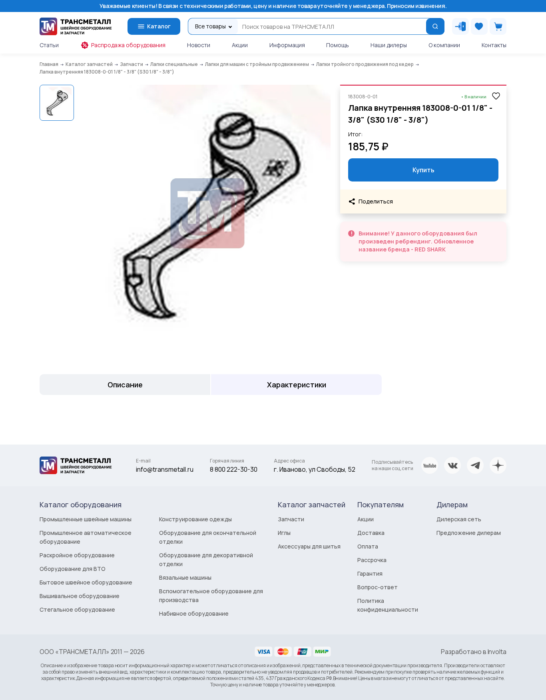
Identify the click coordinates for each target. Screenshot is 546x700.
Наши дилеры (389, 45)
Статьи (49, 45)
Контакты (494, 45)
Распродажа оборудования (128, 45)
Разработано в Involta (473, 651)
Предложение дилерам (468, 532)
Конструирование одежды (195, 519)
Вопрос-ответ (377, 587)
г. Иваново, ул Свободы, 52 (314, 469)
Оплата (367, 546)
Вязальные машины (185, 577)
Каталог (159, 26)
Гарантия (370, 573)
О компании (444, 45)
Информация (287, 45)
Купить (423, 170)
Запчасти (291, 519)
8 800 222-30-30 (233, 469)
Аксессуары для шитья (309, 546)
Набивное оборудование (194, 613)
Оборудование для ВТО (73, 568)
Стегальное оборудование (77, 609)
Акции (240, 45)
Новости (198, 45)
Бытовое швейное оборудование (86, 582)
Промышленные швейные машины (86, 519)
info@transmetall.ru (164, 469)
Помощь (337, 45)
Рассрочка (372, 560)
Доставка (371, 532)
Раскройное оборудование (77, 555)
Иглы (284, 532)
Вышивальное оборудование (80, 596)
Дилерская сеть (458, 519)
